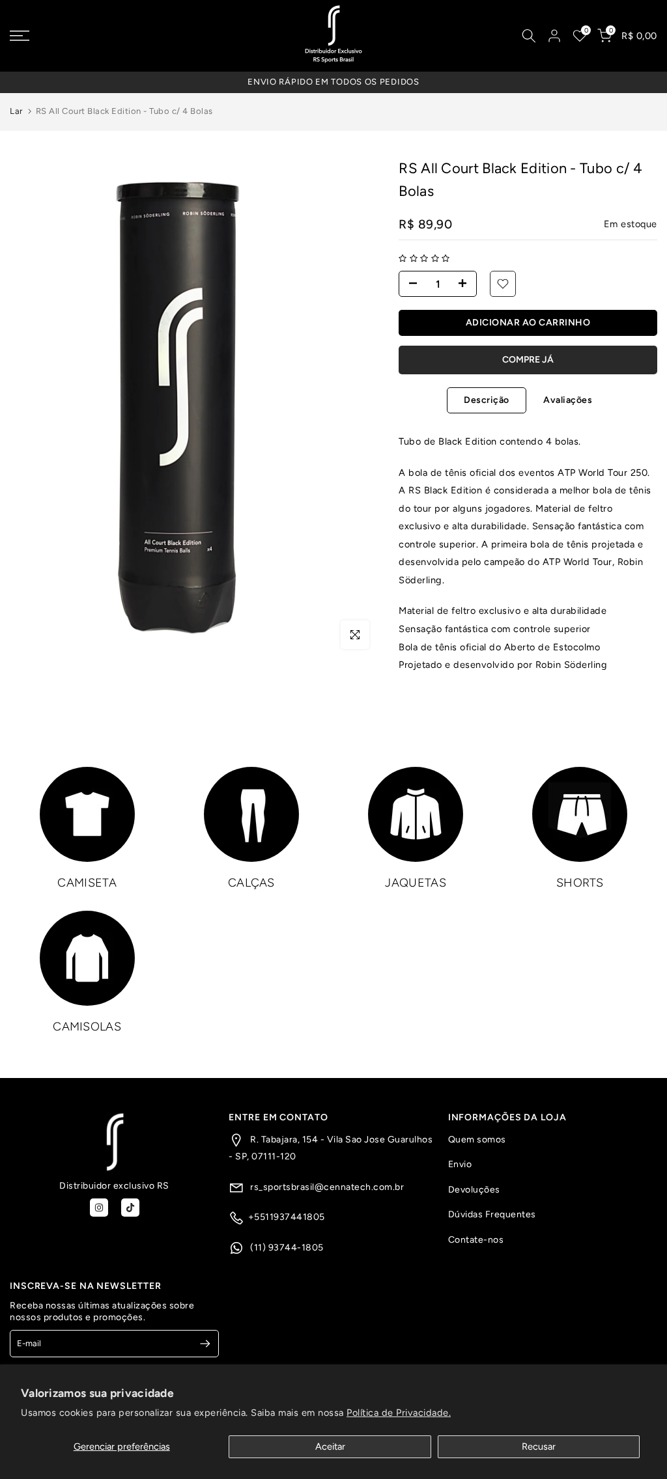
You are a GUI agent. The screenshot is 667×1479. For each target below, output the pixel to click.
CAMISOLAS (87, 1026)
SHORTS (580, 883)
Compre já (528, 359)
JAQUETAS (415, 883)
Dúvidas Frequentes (492, 1214)
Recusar (539, 1446)
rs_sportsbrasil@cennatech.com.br (326, 1187)
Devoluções (474, 1189)
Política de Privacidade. (399, 1412)
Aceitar (330, 1446)
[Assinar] (199, 1344)
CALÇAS (251, 883)
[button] (424, 258)
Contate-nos (476, 1239)
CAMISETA (86, 883)
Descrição (486, 400)
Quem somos (477, 1139)
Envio (460, 1164)
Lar (16, 111)
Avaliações (567, 400)
